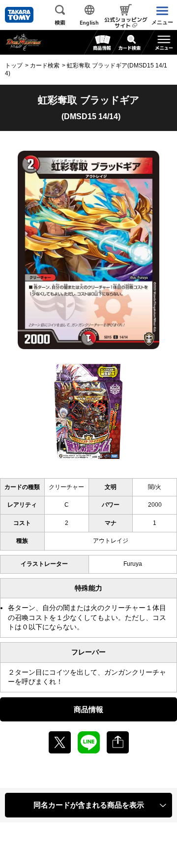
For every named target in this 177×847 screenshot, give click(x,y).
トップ (14, 65)
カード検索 (44, 65)
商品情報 (88, 709)
